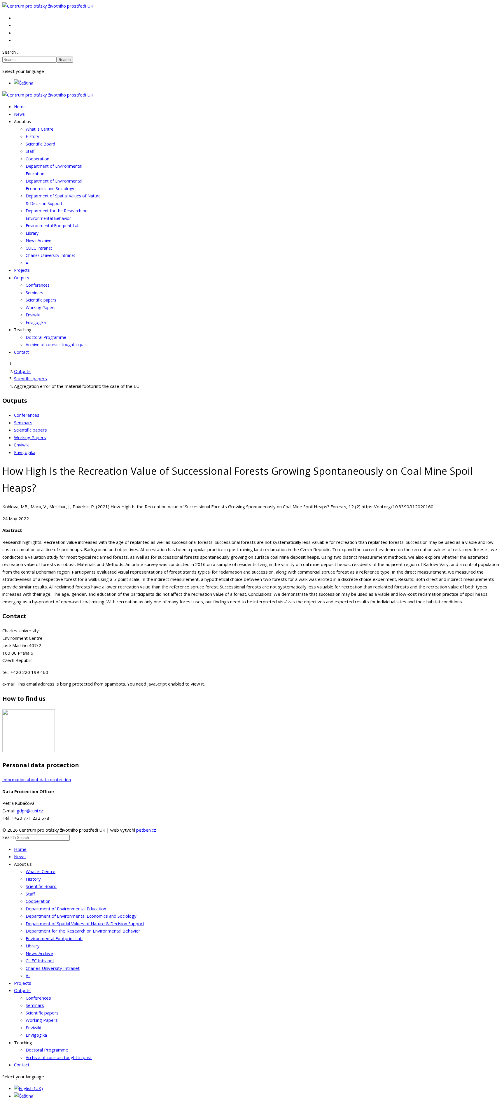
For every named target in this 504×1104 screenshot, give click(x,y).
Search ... (11, 52)
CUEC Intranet (39, 248)
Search (65, 59)
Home (20, 106)
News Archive (38, 240)
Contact (21, 352)
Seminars (34, 292)
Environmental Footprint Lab (53, 225)
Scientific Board (40, 144)
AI (27, 263)
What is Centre (39, 129)
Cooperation (37, 159)
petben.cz (146, 830)
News (19, 114)
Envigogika (36, 322)
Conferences (38, 285)
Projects (22, 270)
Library (32, 233)
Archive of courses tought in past (57, 344)
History (32, 136)
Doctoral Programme (46, 337)
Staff (30, 151)
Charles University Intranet (50, 255)
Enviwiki (33, 315)
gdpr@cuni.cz (30, 811)
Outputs (21, 278)
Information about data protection (36, 779)
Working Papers (40, 307)
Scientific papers (41, 300)
